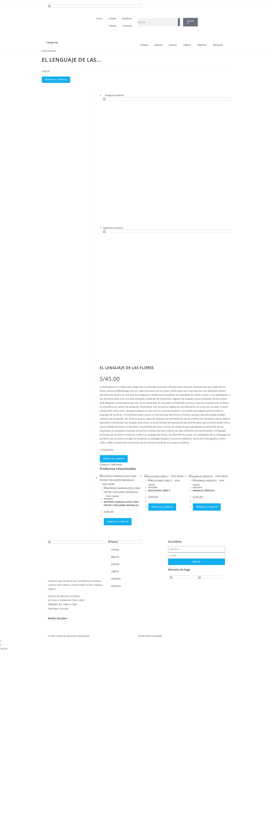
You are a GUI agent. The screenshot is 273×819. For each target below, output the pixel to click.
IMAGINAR (116, 464)
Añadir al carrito (56, 79)
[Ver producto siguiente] (124, 227)
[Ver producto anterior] (104, 95)
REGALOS (218, 44)
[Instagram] (60, 627)
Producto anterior (114, 95)
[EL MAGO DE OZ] (167, 293)
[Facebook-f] (52, 627)
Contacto (127, 25)
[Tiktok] (86, 627)
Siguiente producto (113, 227)
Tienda (112, 25)
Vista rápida (108, 483)
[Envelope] (69, 627)
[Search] (179, 22)
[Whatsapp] (78, 627)
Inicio (99, 18)
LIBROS (187, 44)
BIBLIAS (159, 44)
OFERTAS (202, 44)
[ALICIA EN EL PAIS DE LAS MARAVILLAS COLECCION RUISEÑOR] (167, 161)
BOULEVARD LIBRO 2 (159, 490)
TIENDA (144, 44)
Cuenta (112, 18)
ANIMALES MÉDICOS (203, 490)
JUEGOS (173, 44)
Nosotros (127, 18)
